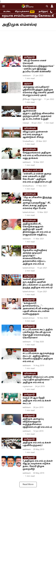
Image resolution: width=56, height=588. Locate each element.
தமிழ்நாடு (44, 11)
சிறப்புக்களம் (22, 11)
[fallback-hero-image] (12, 68)
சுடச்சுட (7, 11)
